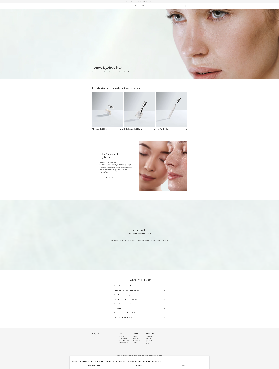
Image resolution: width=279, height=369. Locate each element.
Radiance (121, 336)
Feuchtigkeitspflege (124, 340)
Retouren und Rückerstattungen (150, 341)
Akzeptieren (139, 365)
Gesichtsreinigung (123, 338)
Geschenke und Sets (124, 344)
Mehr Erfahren (110, 177)
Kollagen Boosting (123, 342)
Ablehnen (183, 365)
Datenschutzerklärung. (157, 361)
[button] (94, 6)
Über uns (135, 336)
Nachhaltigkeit (136, 340)
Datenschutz (149, 336)
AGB (147, 343)
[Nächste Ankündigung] (186, 1)
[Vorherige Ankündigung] (92, 1)
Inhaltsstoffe (136, 338)
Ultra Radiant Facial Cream (100, 129)
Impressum (148, 338)
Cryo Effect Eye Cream (163, 129)
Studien (134, 342)
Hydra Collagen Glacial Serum (133, 129)
